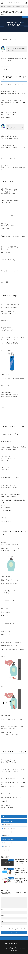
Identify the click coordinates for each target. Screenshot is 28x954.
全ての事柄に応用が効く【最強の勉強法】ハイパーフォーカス (21, 861)
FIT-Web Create (15, 948)
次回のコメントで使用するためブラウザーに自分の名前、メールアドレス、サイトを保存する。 (14, 929)
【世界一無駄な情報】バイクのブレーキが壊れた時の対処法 (21, 880)
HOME (3, 6)
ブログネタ (6, 846)
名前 (2, 909)
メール (2, 915)
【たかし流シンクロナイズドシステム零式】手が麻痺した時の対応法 (21, 871)
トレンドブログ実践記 (8, 828)
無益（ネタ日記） (17, 6)
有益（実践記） (7, 821)
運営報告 (6, 835)
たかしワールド (14, 2)
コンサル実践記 (7, 824)
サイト (2, 921)
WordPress (14, 950)
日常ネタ (25, 6)
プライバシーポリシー (17, 943)
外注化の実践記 (7, 832)
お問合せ (7, 943)
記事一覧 (9, 6)
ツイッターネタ (7, 842)
